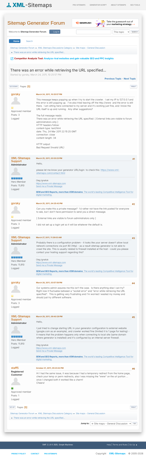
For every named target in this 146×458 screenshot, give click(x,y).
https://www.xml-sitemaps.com (51, 183)
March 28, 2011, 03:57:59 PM (49, 282)
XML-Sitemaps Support (20, 159)
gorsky (15, 94)
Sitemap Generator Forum (36, 23)
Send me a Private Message (49, 186)
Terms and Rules (120, 444)
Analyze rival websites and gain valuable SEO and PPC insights (62, 58)
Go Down (14, 87)
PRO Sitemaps (79, 5)
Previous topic (113, 78)
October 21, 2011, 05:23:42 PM (50, 368)
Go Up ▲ (133, 444)
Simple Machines (66, 445)
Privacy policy (18, 454)
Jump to (85, 423)
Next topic (130, 78)
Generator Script (98, 5)
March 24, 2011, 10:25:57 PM (49, 94)
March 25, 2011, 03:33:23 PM (49, 158)
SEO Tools (135, 5)
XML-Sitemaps (117, 453)
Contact (35, 454)
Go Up (12, 407)
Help (109, 444)
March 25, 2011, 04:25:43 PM (49, 203)
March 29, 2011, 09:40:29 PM (49, 316)
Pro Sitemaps (50, 454)
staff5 (15, 368)
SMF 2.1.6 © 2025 (50, 445)
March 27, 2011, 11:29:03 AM (49, 237)
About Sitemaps (118, 5)
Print (133, 87)
